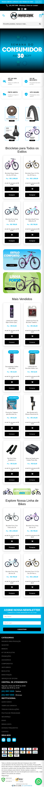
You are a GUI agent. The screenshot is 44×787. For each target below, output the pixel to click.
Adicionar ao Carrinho (12, 189)
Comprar (12, 195)
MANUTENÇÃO (7, 675)
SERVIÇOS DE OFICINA (9, 678)
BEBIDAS (5, 649)
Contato (5, 731)
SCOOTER (5, 645)
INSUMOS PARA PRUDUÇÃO (11, 641)
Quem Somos (7, 702)
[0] (40, 15)
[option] (11, 81)
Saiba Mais (39, 2)
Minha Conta (6, 724)
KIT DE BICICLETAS (8, 652)
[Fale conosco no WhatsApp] (38, 781)
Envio (4, 720)
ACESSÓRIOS (6, 660)
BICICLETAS (6, 671)
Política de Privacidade (11, 713)
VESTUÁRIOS (6, 667)
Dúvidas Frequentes (10, 728)
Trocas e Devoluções (10, 709)
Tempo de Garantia (9, 705)
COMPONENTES (7, 663)
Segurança (6, 717)
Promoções (6, 656)
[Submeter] (39, 23)
